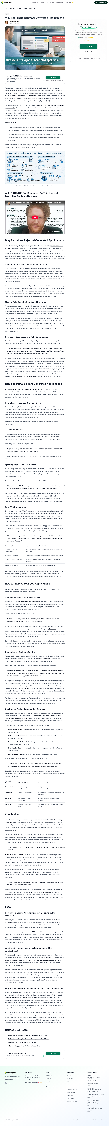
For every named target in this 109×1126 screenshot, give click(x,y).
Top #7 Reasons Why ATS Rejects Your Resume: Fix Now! (27, 1035)
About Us (35, 2)
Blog (7, 8)
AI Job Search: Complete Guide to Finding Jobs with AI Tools (28, 1039)
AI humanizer (52, 629)
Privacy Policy (76, 1120)
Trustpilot (96, 37)
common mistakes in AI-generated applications (27, 96)
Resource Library (71, 1084)
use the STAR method (43, 658)
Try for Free (52, 77)
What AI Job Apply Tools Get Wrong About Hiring (24, 1046)
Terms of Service (86, 1120)
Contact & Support (51, 1086)
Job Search (70, 1075)
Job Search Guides (72, 1101)
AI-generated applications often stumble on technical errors (25, 389)
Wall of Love (50, 2)
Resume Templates (72, 1089)
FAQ (68, 1081)
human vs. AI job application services (40, 892)
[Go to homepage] (13, 1072)
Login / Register (100, 2)
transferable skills (27, 688)
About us (48, 1078)
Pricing (42, 2)
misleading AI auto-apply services (26, 376)
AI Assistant (49, 1075)
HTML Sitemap (70, 1098)
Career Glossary (71, 1092)
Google (91, 39)
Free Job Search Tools (73, 1086)
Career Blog (70, 1078)
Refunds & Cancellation (98, 1120)
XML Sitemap (70, 1095)
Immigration (59, 2)
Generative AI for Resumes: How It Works (22, 1042)
